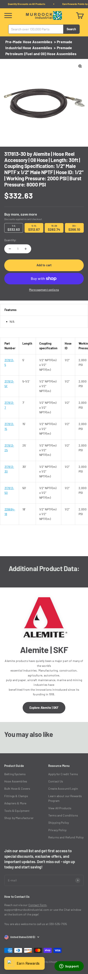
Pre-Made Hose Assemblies (28, 41)
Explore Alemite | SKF (44, 707)
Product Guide (14, 766)
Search (71, 29)
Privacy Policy (57, 830)
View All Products (59, 808)
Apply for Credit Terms (63, 774)
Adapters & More (15, 803)
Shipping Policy (58, 822)
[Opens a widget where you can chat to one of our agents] (69, 966)
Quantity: (10, 240)
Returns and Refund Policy (66, 837)
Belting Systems (15, 774)
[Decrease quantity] (9, 249)
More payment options (44, 289)
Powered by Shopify (46, 961)
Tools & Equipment (16, 810)
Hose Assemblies (15, 781)
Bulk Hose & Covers (17, 788)
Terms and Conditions (63, 815)
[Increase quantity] (25, 249)
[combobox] (36, 29)
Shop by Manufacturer (19, 818)
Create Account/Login (63, 788)
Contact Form (37, 905)
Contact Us (55, 781)
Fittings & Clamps (16, 796)
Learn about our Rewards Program (65, 798)
